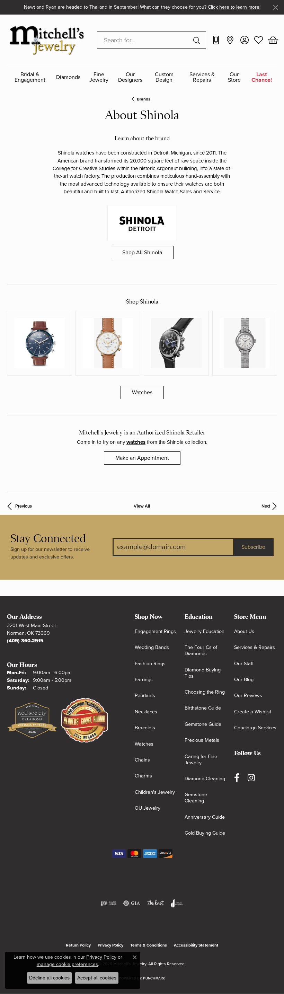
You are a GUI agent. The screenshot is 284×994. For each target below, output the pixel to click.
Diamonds (68, 77)
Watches (142, 392)
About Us (244, 631)
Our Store (234, 77)
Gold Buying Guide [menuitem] (205, 833)
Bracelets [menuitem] (145, 728)
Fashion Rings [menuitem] (150, 664)
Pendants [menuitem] (145, 695)
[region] (142, 343)
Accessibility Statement (196, 945)
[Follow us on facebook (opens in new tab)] (236, 777)
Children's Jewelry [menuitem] (155, 792)
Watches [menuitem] (144, 744)
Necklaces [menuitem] (146, 712)
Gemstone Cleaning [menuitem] (196, 798)
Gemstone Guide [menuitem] (203, 724)
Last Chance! (261, 77)
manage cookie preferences (67, 964)
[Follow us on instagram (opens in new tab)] (251, 777)
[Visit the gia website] (131, 903)
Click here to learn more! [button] (234, 7)
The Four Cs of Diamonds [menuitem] (201, 650)
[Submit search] (198, 40)
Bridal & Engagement (30, 77)
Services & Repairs (202, 77)
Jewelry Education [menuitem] (204, 631)
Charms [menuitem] (143, 776)
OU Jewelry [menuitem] (147, 808)
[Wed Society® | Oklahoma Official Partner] (32, 720)
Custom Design (164, 77)
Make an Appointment (142, 458)
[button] (244, 40)
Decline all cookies (49, 977)
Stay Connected (48, 538)
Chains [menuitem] (142, 760)
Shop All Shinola (142, 252)
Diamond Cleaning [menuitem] (205, 779)
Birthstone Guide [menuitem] (203, 708)
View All (142, 506)
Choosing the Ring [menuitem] (205, 692)
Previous (23, 506)
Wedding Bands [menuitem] (152, 647)
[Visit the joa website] (177, 903)
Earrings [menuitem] (144, 680)
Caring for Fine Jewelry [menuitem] (201, 760)
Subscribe (253, 547)
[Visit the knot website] (155, 903)
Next (265, 506)
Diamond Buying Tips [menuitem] (203, 673)
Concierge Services (255, 728)
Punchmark (154, 978)
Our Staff (244, 664)
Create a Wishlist (252, 712)
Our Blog (244, 680)
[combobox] (143, 40)
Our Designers (130, 77)
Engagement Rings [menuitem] (155, 631)
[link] (216, 40)
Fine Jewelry (98, 77)
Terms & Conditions (148, 945)
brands (143, 99)
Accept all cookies (96, 977)
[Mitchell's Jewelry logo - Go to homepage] (46, 40)
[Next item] (269, 343)
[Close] (275, 7)
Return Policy (78, 945)
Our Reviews (248, 695)
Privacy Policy (110, 945)
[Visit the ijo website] (108, 903)
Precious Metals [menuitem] (202, 740)
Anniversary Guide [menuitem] (205, 817)
